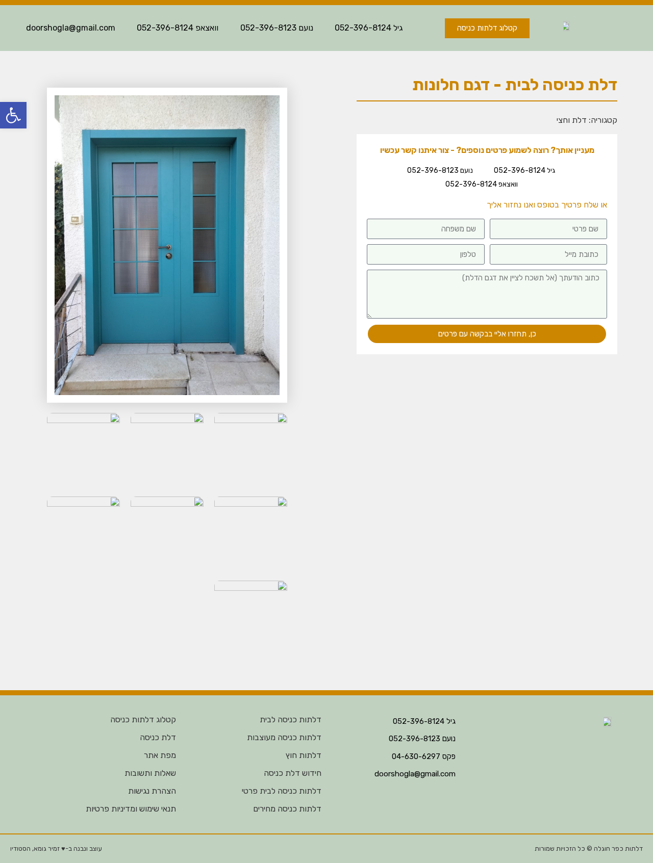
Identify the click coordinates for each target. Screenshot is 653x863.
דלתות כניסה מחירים (287, 809)
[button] (13, 115)
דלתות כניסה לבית (290, 719)
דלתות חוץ (303, 755)
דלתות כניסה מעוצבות (284, 737)
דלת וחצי (572, 120)
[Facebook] (318, 848)
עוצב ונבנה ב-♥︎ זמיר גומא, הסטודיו (56, 848)
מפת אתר (160, 755)
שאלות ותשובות (150, 773)
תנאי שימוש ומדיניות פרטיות (131, 809)
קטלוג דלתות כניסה (143, 719)
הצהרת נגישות (152, 791)
